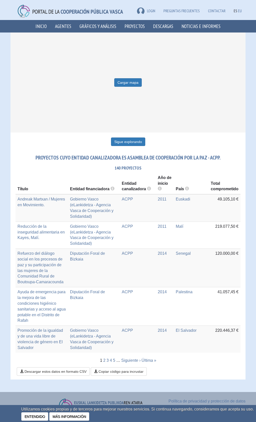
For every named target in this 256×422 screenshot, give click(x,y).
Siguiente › (130, 360)
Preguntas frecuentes (182, 10)
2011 (162, 199)
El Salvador (186, 330)
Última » (149, 360)
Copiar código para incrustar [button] (121, 372)
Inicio (41, 26)
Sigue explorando (128, 142)
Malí (179, 226)
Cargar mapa (128, 82)
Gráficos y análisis (98, 26)
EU (240, 10)
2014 (162, 253)
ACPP (127, 199)
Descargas (163, 26)
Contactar (217, 10)
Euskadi (183, 199)
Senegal (183, 253)
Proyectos (134, 26)
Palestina (184, 292)
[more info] (160, 189)
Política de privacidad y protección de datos (207, 401)
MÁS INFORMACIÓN (69, 416)
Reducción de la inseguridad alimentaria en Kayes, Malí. (41, 232)
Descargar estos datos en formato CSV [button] (55, 372)
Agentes (63, 26)
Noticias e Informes (201, 26)
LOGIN (151, 10)
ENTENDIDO (34, 416)
